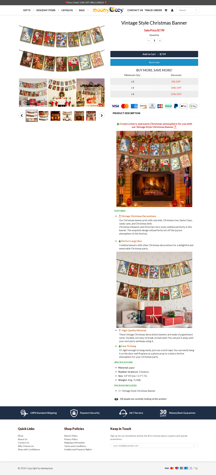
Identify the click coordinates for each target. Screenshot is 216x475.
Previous (22, 118)
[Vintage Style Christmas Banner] (62, 64)
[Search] (196, 9)
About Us (22, 439)
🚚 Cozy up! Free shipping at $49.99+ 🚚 (108, 2)
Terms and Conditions (75, 446)
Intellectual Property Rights (78, 449)
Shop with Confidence (29, 449)
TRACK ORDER (153, 10)
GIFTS (26, 10)
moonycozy (47, 468)
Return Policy (70, 435)
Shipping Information (74, 442)
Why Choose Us (26, 446)
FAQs (20, 435)
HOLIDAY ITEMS (45, 10)
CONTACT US (135, 10)
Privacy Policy (71, 439)
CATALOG (67, 10)
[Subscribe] (194, 445)
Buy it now (154, 62)
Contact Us (23, 442)
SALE (82, 10)
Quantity (154, 35)
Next (101, 118)
